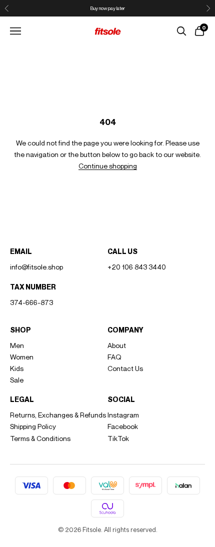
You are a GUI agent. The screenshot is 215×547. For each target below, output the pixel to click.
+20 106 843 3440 (137, 266)
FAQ (115, 356)
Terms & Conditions (40, 438)
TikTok (118, 438)
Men (17, 345)
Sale (17, 380)
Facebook (123, 426)
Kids (17, 368)
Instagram (123, 414)
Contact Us (125, 368)
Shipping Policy (33, 426)
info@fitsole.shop (36, 266)
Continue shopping (107, 166)
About (117, 345)
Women (22, 356)
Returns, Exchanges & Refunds (58, 414)
